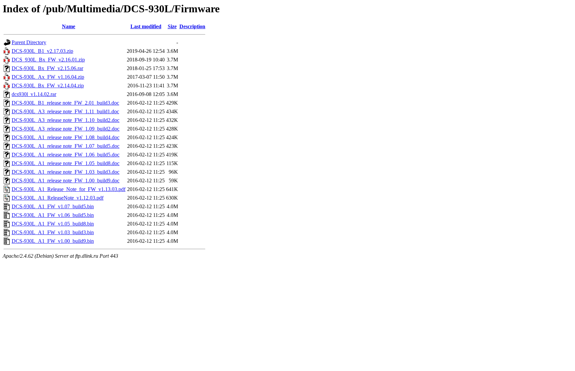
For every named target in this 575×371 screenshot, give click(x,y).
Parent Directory (29, 42)
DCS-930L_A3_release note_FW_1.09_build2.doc (65, 129)
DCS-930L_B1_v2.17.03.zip (42, 51)
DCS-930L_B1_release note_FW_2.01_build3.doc (65, 103)
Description (192, 26)
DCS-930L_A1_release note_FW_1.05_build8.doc (65, 163)
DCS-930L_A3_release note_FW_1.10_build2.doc (65, 120)
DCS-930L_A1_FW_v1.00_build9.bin (53, 241)
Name (68, 26)
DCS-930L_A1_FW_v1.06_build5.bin (53, 215)
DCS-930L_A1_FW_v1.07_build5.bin (53, 206)
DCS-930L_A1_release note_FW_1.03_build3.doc (65, 172)
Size (172, 26)
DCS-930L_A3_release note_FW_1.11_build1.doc (65, 111)
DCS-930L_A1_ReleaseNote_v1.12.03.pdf (57, 198)
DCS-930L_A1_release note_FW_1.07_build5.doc (65, 146)
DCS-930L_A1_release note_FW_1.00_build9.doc (65, 180)
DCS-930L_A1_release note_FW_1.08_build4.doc (65, 137)
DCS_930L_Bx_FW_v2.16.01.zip (48, 59)
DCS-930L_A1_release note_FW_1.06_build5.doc (65, 154)
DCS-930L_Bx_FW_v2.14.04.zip (48, 85)
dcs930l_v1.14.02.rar (34, 94)
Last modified (145, 26)
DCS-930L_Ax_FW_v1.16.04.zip (48, 77)
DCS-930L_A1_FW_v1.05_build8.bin (53, 224)
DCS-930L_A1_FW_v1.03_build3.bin (53, 232)
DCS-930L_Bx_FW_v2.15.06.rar (47, 68)
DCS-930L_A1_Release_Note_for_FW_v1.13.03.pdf (68, 189)
